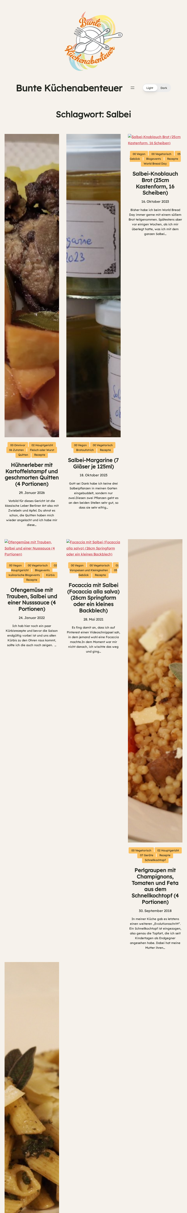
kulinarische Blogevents (24, 575)
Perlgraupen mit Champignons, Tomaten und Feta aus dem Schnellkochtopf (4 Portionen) (155, 886)
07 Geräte (146, 855)
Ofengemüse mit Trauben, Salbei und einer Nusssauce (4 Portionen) (31, 599)
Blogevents (153, 158)
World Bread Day (155, 163)
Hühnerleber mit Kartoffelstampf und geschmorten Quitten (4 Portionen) (32, 474)
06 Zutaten (16, 450)
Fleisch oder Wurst (42, 450)
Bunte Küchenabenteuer (69, 87)
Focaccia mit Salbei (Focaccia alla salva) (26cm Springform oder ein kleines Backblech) (93, 598)
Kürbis (50, 575)
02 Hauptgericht (42, 445)
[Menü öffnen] (132, 88)
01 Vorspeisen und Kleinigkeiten (94, 568)
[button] (157, 87)
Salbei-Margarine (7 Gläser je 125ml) (93, 463)
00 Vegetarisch (103, 445)
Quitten (23, 454)
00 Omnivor (17, 445)
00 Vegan (80, 445)
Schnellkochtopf (155, 860)
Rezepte (39, 454)
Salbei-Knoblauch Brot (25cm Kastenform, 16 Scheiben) (155, 183)
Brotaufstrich (85, 450)
